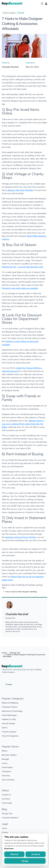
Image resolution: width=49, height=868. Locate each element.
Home (4, 652)
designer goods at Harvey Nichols (20, 537)
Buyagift (5, 759)
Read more (9, 848)
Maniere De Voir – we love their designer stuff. (22, 266)
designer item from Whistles (20, 190)
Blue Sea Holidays (9, 755)
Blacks (4, 750)
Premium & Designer (9, 12)
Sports (4, 727)
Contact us (6, 794)
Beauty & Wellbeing (10, 702)
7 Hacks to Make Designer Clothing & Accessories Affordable (24, 655)
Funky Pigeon (7, 767)
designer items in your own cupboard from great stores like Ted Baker (23, 423)
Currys (4, 763)
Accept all (35, 854)
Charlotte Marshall (10, 66)
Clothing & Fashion (10, 707)
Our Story (6, 798)
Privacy (5, 832)
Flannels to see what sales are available (20, 288)
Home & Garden (8, 723)
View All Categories (10, 736)
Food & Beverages (9, 715)
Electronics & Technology (12, 711)
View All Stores (8, 779)
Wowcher (6, 775)
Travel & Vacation (9, 731)
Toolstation (6, 771)
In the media (7, 803)
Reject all (14, 854)
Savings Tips (15, 652)
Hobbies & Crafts (9, 719)
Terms (4, 828)
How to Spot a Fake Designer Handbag (21, 591)
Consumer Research (10, 817)
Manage (25, 861)
